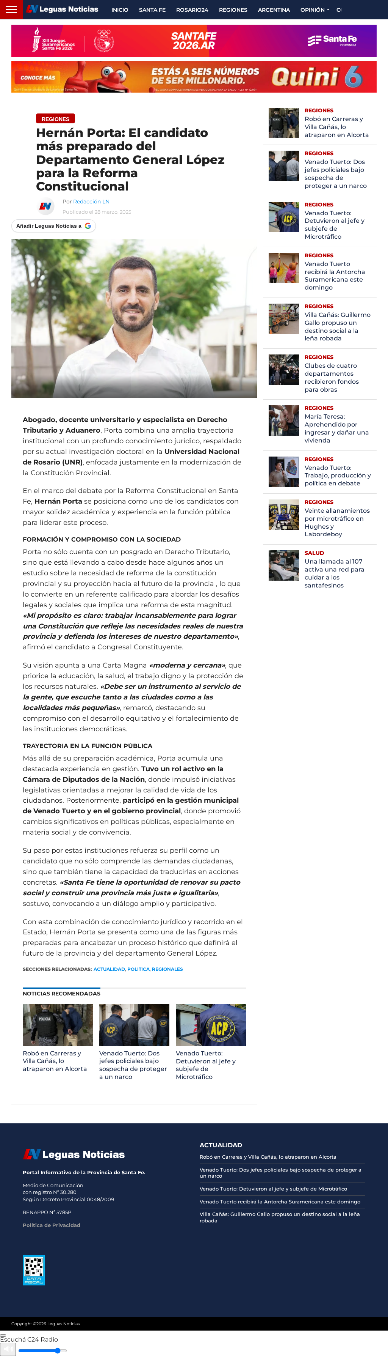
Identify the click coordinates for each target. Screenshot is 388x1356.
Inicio (119, 9)
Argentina (274, 9)
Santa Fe (152, 9)
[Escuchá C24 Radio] (3, 1335)
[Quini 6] (194, 77)
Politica (138, 969)
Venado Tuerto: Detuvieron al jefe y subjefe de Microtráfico (206, 1065)
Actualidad (109, 969)
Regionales (167, 969)
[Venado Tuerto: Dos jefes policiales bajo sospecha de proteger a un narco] (134, 1043)
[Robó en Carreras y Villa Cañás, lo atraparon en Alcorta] (57, 1043)
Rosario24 (192, 9)
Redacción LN (91, 201)
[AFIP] (34, 1283)
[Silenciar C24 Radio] (8, 1349)
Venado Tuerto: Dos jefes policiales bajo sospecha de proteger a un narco (133, 1065)
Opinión (312, 9)
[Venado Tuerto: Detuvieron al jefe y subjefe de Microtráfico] (211, 1043)
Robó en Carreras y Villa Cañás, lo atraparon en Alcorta (55, 1061)
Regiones (233, 9)
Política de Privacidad (51, 1225)
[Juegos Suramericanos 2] (194, 41)
